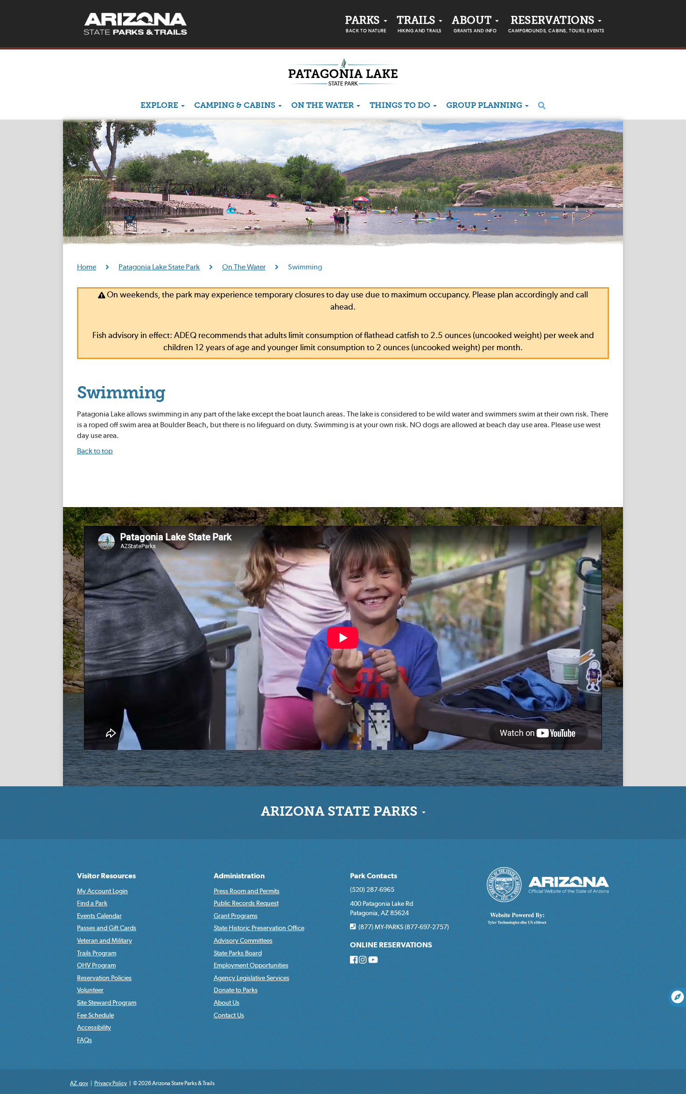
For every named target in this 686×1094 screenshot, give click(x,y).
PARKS (365, 24)
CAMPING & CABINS (235, 106)
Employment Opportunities (251, 965)
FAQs (84, 1040)
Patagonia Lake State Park (159, 266)
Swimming (121, 394)
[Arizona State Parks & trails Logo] (135, 23)
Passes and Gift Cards (106, 928)
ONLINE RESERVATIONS (391, 945)
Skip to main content (31, 7)
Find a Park (92, 903)
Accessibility (94, 1027)
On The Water (323, 106)
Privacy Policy (110, 1083)
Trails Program (96, 953)
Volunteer (90, 990)
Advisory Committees (243, 940)
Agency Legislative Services (251, 977)
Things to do (401, 106)
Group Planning (485, 106)
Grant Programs (236, 915)
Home (86, 266)
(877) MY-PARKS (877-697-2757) (402, 927)
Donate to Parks (236, 990)
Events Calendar (99, 915)
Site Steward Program (106, 1002)
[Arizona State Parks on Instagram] (362, 960)
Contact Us (229, 1015)
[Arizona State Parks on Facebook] (353, 960)
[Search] (541, 106)
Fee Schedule (95, 1015)
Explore (160, 106)
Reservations (556, 24)
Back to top (95, 450)
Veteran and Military (104, 940)
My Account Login (102, 891)
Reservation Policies (104, 977)
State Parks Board (238, 953)
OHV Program (96, 965)
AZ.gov (79, 1083)
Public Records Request (246, 903)
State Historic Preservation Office (259, 928)
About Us (226, 1002)
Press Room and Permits (247, 891)
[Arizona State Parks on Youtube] (373, 960)
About (474, 24)
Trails (419, 24)
